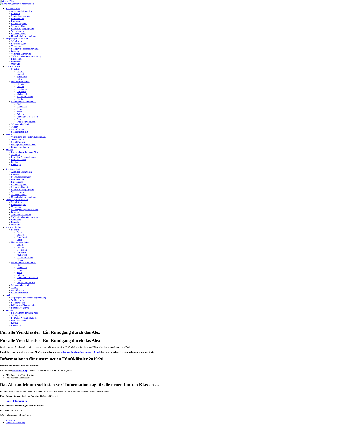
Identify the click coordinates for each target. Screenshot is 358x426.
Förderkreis (16, 61)
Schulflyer (15, 154)
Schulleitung (16, 41)
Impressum (10, 420)
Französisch (22, 76)
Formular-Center (18, 159)
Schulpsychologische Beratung (24, 49)
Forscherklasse (17, 18)
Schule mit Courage (20, 26)
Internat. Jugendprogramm (22, 28)
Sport (19, 119)
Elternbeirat (16, 59)
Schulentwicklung (19, 33)
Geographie (22, 89)
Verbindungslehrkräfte (21, 54)
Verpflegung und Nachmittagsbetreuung (28, 137)
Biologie (20, 84)
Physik (20, 99)
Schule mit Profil (13, 8)
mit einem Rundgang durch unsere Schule (81, 352)
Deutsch (20, 71)
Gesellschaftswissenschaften (23, 101)
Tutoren (14, 127)
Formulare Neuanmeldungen (23, 157)
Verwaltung (16, 46)
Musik (19, 111)
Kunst (19, 109)
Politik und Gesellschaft (27, 117)
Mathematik (22, 94)
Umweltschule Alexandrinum (24, 36)
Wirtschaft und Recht (26, 122)
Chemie (20, 86)
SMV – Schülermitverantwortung (26, 56)
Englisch (20, 74)
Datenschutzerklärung (15, 422)
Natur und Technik (25, 96)
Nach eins (10, 134)
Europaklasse (17, 21)
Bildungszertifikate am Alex (23, 144)
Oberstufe (15, 64)
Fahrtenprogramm (19, 23)
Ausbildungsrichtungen (21, 11)
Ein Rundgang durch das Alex (24, 152)
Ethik (19, 104)
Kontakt (9, 149)
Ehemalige (16, 164)
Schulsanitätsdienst (19, 132)
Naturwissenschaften (20, 81)
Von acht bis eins (13, 66)
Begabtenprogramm (20, 147)
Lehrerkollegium (18, 44)
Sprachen (15, 69)
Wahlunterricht (17, 139)
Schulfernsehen (18, 142)
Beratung (15, 51)
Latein (19, 79)
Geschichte (22, 106)
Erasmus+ (15, 13)
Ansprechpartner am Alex (17, 38)
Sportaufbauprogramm (21, 16)
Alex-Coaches (17, 129)
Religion (20, 114)
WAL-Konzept (17, 31)
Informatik (21, 91)
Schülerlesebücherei (20, 124)
